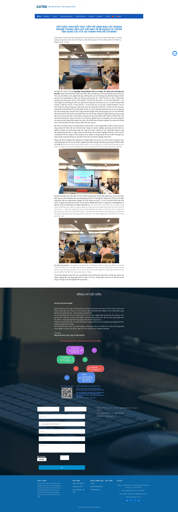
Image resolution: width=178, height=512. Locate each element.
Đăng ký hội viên (78, 486)
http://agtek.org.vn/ (108, 416)
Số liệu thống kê (81, 16)
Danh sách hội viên (78, 483)
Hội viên (91, 16)
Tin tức (55, 16)
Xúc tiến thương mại (66, 16)
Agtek (40, 16)
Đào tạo (99, 16)
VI (114, 16)
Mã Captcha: (41, 456)
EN (120, 16)
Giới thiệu (47, 16)
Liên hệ (108, 16)
